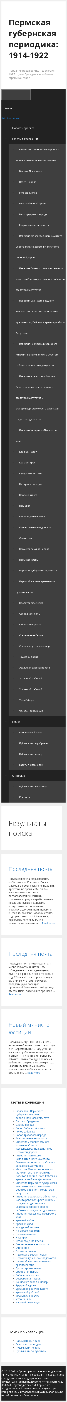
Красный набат (28, 451)
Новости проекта (23, 128)
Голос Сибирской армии (32, 203)
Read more (48, 923)
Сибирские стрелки (30, 624)
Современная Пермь (31, 635)
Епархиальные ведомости (34, 225)
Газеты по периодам (31, 764)
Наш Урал (24, 505)
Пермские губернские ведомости (38, 570)
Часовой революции (31, 710)
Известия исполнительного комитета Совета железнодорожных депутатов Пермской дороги (39, 246)
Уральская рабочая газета (34, 667)
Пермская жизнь (28, 559)
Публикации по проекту (33, 786)
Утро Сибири (26, 700)
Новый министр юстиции (29, 1028)
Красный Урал (27, 462)
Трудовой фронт (28, 656)
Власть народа (27, 182)
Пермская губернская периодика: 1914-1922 (33, 39)
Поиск (16, 721)
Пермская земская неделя (34, 549)
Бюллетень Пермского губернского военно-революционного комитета (32, 1114)
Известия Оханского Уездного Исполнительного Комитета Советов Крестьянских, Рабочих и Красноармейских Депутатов (37, 1174)
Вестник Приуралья (30, 171)
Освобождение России (32, 516)
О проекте (19, 775)
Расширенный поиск (31, 732)
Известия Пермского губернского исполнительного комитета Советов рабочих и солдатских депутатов (37, 354)
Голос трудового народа (33, 214)
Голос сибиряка (28, 192)
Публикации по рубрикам (33, 743)
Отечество (25, 538)
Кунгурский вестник (30, 473)
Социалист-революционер (34, 646)
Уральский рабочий (30, 678)
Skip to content (10, 118)
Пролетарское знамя (31, 602)
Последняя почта (31, 869)
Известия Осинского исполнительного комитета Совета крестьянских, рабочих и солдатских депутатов (40, 279)
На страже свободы (30, 484)
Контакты (25, 797)
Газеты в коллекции (25, 139)
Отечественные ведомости (35, 527)
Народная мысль (28, 495)
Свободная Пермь (29, 613)
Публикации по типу (31, 754)
